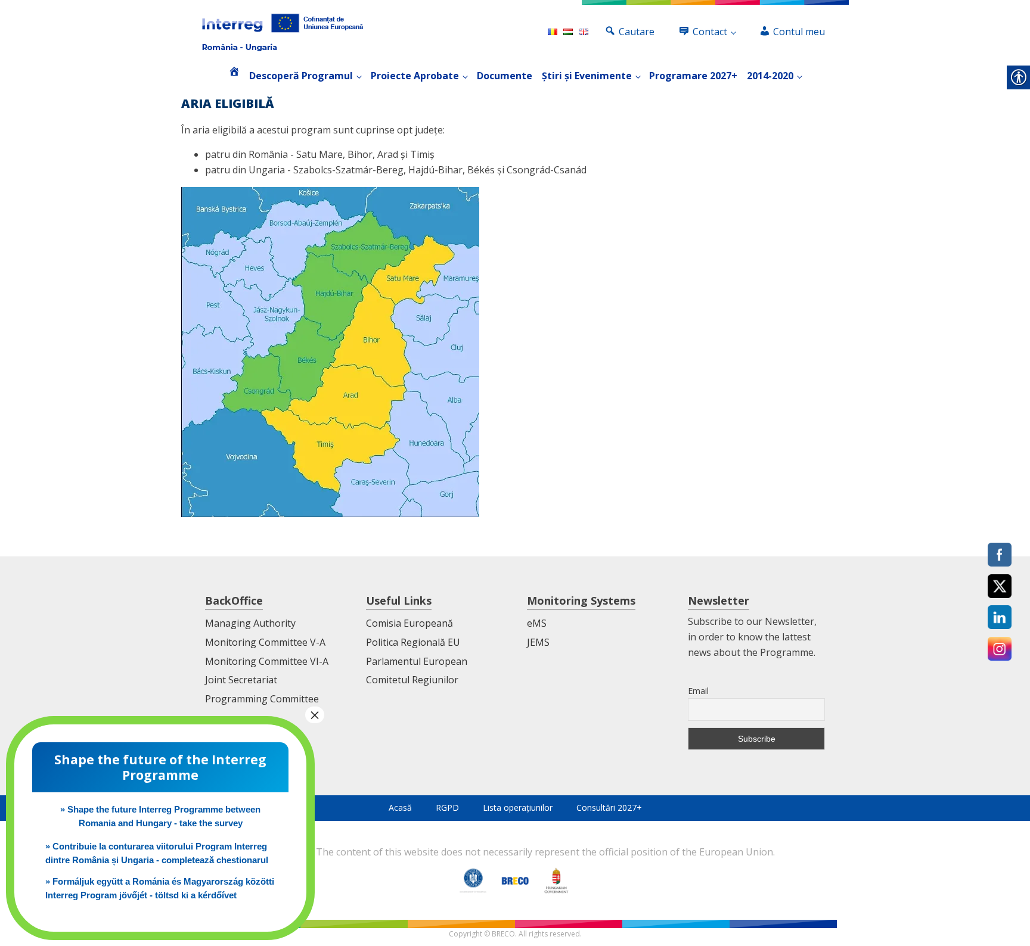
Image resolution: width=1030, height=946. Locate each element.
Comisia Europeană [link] (409, 623)
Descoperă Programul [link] (301, 75)
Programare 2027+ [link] (693, 75)
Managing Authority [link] (250, 623)
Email (698, 690)
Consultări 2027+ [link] (609, 807)
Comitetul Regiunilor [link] (412, 679)
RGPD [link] (447, 807)
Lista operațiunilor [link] (518, 807)
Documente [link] (504, 75)
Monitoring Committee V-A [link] (265, 642)
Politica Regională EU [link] (413, 642)
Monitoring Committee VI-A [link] (266, 661)
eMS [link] (537, 623)
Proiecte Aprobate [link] (415, 75)
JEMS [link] (538, 642)
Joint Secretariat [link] (241, 679)
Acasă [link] (400, 807)
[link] (283, 32)
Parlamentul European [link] (416, 661)
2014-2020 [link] (770, 75)
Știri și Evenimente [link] (587, 75)
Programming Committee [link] (262, 698)
